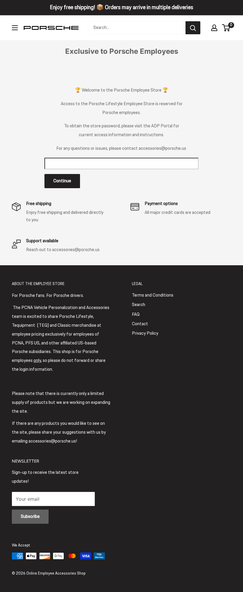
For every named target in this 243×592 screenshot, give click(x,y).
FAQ (136, 314)
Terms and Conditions (152, 295)
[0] (226, 27)
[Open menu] (15, 27)
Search (138, 304)
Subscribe (30, 516)
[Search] (193, 27)
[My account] (214, 28)
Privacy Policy (145, 333)
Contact (140, 324)
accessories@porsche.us (162, 148)
